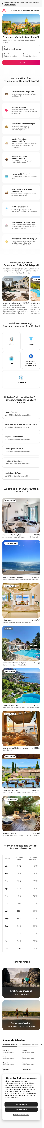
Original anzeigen (10, 5)
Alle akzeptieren (21, 1104)
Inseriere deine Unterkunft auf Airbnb (25, 11)
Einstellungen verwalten (21, 1115)
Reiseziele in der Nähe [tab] (9, 1044)
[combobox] (21, 49)
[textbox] (12, 56)
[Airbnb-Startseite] (4, 10)
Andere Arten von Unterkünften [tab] (30, 1044)
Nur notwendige (21, 1109)
